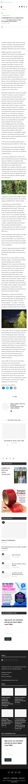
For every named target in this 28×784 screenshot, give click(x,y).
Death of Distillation (8, 540)
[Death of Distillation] (14, 530)
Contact (22, 778)
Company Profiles (5, 15)
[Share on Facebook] (3, 389)
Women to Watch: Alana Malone (19, 564)
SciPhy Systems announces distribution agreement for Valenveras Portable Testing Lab (7, 701)
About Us (6, 778)
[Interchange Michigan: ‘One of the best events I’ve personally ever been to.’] (7, 713)
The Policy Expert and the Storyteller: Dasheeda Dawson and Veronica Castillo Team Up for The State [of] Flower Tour (20, 723)
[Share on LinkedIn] (11, 389)
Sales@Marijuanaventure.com (9, 680)
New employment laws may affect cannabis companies (13, 547)
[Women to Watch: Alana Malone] (5, 566)
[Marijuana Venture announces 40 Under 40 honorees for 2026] (21, 692)
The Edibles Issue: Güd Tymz (14, 440)
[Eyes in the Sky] (5, 557)
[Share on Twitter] (7, 389)
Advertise (14, 778)
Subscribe (8, 639)
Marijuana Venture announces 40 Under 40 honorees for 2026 (20, 700)
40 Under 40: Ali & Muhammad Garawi (17, 573)
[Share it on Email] (15, 389)
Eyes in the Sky (16, 555)
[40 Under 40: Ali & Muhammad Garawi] (5, 575)
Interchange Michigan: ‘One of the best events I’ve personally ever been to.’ (7, 722)
